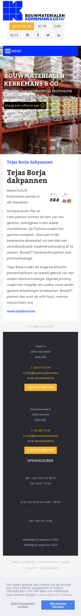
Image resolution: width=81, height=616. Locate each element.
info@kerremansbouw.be (42, 373)
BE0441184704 (44, 378)
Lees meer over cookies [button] (55, 594)
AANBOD (29, 562)
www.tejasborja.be (21, 311)
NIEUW (65, 562)
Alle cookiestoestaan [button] (58, 605)
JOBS (57, 26)
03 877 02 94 (21, 26)
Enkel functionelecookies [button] (23, 605)
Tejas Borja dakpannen (30, 162)
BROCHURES (50, 568)
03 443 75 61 (42, 430)
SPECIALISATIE (48, 562)
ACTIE (42, 26)
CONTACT (32, 568)
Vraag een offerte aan (22, 105)
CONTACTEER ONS (41, 387)
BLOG (14, 35)
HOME (15, 562)
